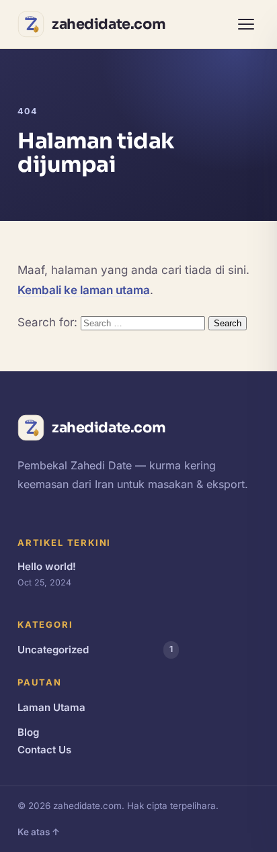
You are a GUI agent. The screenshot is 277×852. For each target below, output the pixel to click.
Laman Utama (51, 707)
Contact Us (44, 749)
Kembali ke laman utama (83, 290)
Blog (28, 732)
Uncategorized (95, 649)
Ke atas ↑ (38, 831)
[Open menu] (246, 24)
